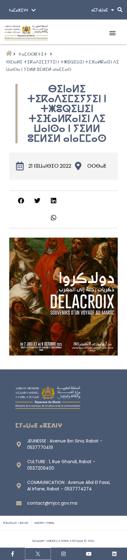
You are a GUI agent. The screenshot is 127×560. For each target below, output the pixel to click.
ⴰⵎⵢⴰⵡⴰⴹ (99, 10)
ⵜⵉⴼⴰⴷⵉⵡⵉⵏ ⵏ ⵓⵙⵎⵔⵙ (15, 523)
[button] (112, 33)
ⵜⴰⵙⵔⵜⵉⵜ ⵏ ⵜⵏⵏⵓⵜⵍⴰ (44, 523)
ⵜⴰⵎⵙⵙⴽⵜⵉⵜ (32, 54)
